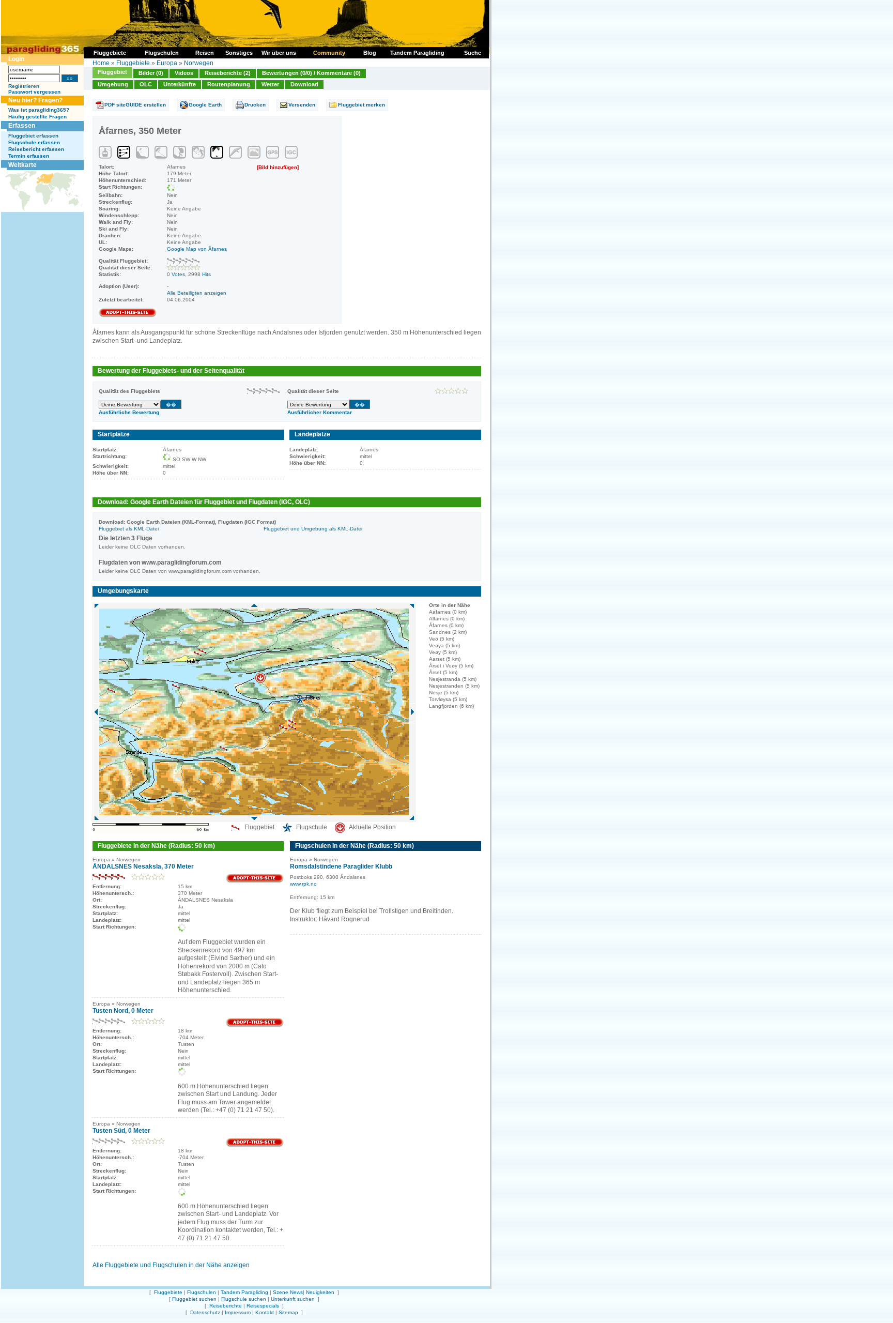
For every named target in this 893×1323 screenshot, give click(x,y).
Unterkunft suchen (293, 1299)
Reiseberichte (225, 1306)
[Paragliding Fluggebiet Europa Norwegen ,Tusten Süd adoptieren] (255, 1145)
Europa (167, 63)
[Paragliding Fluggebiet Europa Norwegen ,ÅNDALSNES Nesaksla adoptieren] (255, 881)
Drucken (255, 105)
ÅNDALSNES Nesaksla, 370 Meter (143, 866)
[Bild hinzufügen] (278, 167)
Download (304, 84)
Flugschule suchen (243, 1299)
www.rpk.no (303, 884)
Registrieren (23, 86)
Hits (206, 274)
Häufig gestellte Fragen (37, 116)
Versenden (301, 105)
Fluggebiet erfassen (33, 136)
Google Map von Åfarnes (197, 249)
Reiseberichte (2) (228, 73)
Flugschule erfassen (34, 142)
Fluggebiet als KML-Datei (129, 528)
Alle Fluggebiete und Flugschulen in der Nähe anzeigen (171, 1265)
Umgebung (113, 84)
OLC (146, 84)
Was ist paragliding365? (38, 110)
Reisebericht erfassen (36, 149)
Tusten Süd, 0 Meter (121, 1130)
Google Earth (205, 105)
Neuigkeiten (320, 1292)
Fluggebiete (133, 63)
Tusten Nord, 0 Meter (123, 1010)
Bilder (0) (150, 73)
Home (101, 63)
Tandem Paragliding (244, 1292)
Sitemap (288, 1312)
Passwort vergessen (34, 92)
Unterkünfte (179, 84)
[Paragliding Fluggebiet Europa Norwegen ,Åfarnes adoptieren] (128, 315)
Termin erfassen (28, 156)
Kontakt (264, 1312)
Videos (184, 73)
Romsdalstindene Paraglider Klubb (341, 866)
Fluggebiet (112, 72)
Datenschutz (205, 1312)
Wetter (270, 84)
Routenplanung (228, 84)
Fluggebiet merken (361, 105)
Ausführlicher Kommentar (319, 412)
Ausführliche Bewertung (129, 412)
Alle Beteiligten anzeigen (196, 293)
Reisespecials (263, 1306)
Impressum (238, 1312)
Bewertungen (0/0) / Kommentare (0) (311, 73)
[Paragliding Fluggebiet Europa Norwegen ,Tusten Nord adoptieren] (255, 1025)
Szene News (288, 1292)
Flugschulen (201, 1292)
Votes (178, 274)
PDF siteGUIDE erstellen (135, 105)
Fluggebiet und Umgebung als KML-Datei (313, 528)
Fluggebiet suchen (194, 1299)
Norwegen (198, 63)
